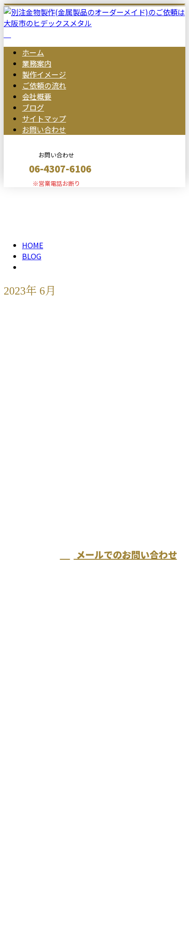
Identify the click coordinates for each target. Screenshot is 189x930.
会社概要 (36, 96)
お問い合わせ (44, 129)
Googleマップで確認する (48, 833)
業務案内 (36, 63)
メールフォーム (36, 193)
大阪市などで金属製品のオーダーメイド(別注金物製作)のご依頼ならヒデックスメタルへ (91, 766)
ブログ (33, 107)
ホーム (33, 52)
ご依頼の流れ (44, 85)
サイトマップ (44, 118)
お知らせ (55, 405)
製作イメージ (44, 74)
